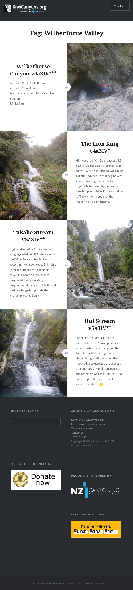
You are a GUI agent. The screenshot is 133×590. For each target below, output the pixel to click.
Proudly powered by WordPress (46, 582)
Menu (121, 6)
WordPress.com (94, 582)
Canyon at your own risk (85, 428)
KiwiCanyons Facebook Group (88, 423)
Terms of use (78, 436)
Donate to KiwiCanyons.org (87, 419)
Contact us (77, 432)
